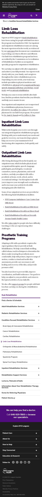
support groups (18, 284)
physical (16, 85)
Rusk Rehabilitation (29, 38)
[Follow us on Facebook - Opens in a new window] (13, 462)
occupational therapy (31, 85)
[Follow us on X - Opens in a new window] (17, 462)
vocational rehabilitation (19, 90)
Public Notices (7, 486)
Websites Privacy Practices (10, 489)
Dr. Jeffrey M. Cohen (19, 110)
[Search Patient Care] (31, 15)
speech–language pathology (13, 88)
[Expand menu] (36, 433)
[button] (38, 9)
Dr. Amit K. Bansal (11, 115)
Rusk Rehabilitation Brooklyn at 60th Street (21, 207)
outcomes (11, 51)
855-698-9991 (21, 494)
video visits (13, 223)
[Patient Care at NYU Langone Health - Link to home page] (12, 15)
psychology (28, 88)
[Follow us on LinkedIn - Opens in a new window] (29, 462)
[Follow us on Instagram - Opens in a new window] (21, 462)
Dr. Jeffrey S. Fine (28, 115)
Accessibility (6, 492)
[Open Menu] (4, 15)
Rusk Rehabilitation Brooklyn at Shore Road (22, 211)
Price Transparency (8, 480)
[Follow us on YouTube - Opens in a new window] (25, 462)
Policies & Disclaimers (9, 483)
